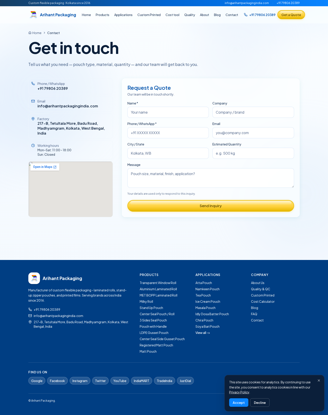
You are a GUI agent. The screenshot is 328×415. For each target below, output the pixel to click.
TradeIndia (164, 381)
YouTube (119, 381)
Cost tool (172, 15)
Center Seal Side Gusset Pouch (162, 339)
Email (216, 124)
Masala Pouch (205, 308)
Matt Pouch (148, 351)
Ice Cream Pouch (207, 301)
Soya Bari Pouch (207, 326)
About (204, 15)
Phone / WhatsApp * (142, 124)
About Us (257, 283)
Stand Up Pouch (151, 308)
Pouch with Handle (153, 326)
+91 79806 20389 (288, 3)
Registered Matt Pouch (156, 345)
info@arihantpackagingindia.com (247, 3)
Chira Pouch (204, 320)
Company (219, 103)
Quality (189, 15)
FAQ (254, 314)
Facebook (57, 381)
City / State (135, 144)
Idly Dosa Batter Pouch (212, 314)
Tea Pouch (203, 295)
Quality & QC (260, 289)
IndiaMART (141, 381)
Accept (239, 403)
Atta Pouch (203, 283)
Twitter (100, 381)
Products (102, 15)
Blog (217, 15)
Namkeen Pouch (207, 289)
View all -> (202, 333)
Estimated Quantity (226, 144)
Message (133, 165)
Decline (260, 403)
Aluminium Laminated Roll (158, 289)
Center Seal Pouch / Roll (157, 314)
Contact (232, 15)
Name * (132, 103)
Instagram (80, 381)
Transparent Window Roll (158, 283)
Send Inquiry (211, 205)
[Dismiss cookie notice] (319, 380)
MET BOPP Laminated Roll (158, 295)
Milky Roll (146, 301)
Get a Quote (291, 15)
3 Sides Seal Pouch (153, 320)
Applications (123, 15)
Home (86, 15)
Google (36, 381)
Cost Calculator (263, 301)
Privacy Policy (239, 392)
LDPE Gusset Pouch (154, 333)
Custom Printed (149, 15)
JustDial (185, 381)
